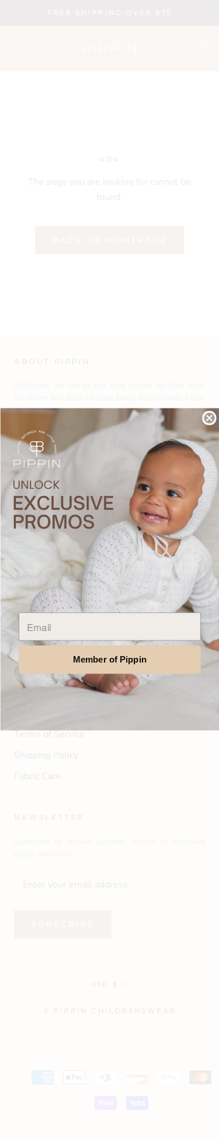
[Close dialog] (209, 418)
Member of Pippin (110, 659)
